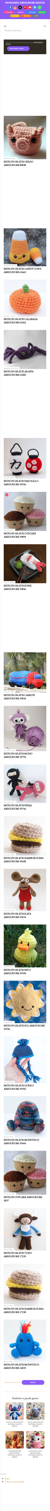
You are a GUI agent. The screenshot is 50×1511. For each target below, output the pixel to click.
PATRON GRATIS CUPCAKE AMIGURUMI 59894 (20, 535)
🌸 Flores (42, 12)
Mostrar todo (17, 49)
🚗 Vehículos (26, 16)
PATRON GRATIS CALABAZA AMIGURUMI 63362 (21, 320)
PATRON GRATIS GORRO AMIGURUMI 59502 (19, 1087)
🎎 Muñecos (20, 12)
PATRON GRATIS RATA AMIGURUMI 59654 (17, 915)
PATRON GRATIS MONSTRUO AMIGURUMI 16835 (21, 1366)
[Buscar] (44, 25)
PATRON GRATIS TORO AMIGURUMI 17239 (18, 1254)
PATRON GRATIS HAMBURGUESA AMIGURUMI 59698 (24, 859)
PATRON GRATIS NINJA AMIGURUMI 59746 (18, 807)
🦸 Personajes (31, 12)
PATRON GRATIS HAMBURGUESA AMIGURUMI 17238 (24, 1310)
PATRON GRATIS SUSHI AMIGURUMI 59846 (18, 587)
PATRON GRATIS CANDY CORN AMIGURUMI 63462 (22, 270)
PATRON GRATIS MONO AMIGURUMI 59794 (18, 755)
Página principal (13, 31)
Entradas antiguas (13, 1382)
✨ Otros (36, 16)
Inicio (33, 1382)
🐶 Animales (9, 12)
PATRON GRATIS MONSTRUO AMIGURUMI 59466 (21, 1141)
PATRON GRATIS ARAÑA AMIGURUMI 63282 (18, 373)
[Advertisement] (25, 85)
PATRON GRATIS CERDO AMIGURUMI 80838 (18, 163)
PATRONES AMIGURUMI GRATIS (25, 2)
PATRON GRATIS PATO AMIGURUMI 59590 (17, 971)
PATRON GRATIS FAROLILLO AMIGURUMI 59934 (21, 482)
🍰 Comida (15, 16)
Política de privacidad (14, 1481)
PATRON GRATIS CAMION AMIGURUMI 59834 (19, 696)
